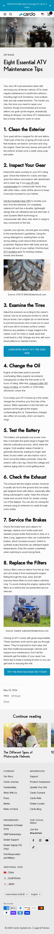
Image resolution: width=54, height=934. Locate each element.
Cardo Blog (35, 809)
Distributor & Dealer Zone (13, 827)
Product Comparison (40, 782)
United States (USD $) (15, 894)
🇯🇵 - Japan (9, 883)
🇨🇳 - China (9, 872)
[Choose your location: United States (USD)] (42, 14)
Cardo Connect (37, 792)
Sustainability (10, 787)
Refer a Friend (11, 809)
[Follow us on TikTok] (33, 847)
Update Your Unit (38, 787)
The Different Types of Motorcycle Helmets (18, 754)
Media (7, 803)
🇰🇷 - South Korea (12, 878)
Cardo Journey (11, 782)
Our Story (8, 776)
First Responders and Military (12, 856)
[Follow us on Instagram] (40, 840)
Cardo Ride (35, 798)
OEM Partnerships (12, 834)
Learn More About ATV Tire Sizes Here (27, 351)
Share (6, 701)
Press (6, 798)
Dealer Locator (37, 803)
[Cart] (48, 14)
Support (34, 776)
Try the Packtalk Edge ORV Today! (27, 672)
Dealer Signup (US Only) (13, 847)
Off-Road (9, 55)
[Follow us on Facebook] (33, 840)
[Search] (10, 14)
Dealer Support (11, 839)
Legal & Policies (41, 928)
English (34, 894)
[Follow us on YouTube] (47, 840)
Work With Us (10, 792)
